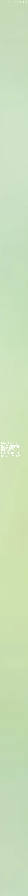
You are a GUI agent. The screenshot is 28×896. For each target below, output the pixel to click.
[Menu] (1, 2)
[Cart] (26, 2)
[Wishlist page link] (20, 2)
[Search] (4, 2)
